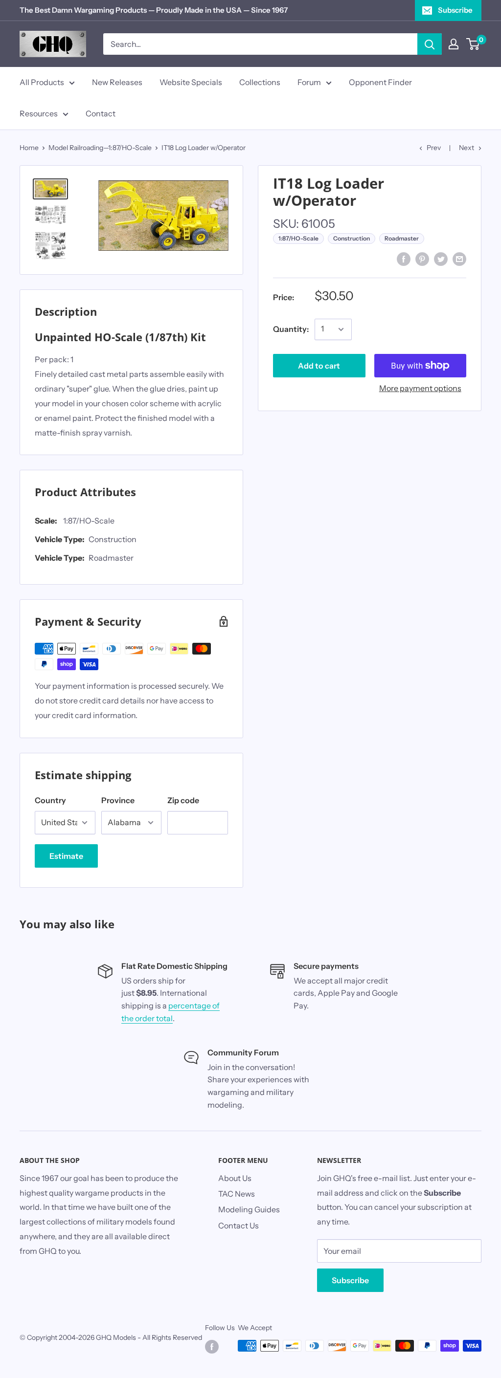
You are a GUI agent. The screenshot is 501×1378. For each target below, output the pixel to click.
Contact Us (238, 1225)
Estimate (66, 856)
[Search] (429, 44)
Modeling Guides (249, 1209)
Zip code (183, 800)
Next (466, 147)
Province (118, 800)
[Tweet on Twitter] (441, 258)
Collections (259, 82)
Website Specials (190, 82)
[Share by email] (459, 258)
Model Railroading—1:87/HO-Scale (100, 147)
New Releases (117, 82)
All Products (42, 82)
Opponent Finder (380, 82)
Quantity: (291, 329)
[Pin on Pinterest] (422, 258)
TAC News (236, 1194)
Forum (309, 82)
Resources (39, 113)
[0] (473, 44)
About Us (234, 1178)
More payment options (420, 388)
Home (29, 147)
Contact (100, 113)
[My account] (453, 44)
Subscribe (455, 10)
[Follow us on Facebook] (212, 1347)
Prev (434, 147)
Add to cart (319, 366)
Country (50, 800)
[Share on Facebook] (403, 258)
